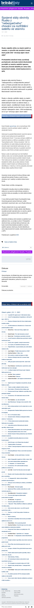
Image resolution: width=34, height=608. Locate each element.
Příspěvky (16, 595)
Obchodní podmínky (6, 597)
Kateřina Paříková (12, 353)
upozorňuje (13, 126)
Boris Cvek (10, 336)
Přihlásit (4, 271)
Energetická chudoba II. (21, 493)
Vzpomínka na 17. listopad (22, 533)
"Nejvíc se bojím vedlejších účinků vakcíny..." (18, 387)
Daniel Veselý (11, 334)
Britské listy (14, 3)
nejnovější (23, 286)
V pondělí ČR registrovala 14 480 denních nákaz (19, 315)
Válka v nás (20, 353)
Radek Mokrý (11, 523)
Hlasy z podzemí (16, 374)
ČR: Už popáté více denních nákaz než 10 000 (18, 563)
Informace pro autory (18, 594)
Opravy (3, 594)
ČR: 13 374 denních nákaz (14, 414)
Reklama (4, 595)
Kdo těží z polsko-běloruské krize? (16, 501)
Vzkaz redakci (17, 592)
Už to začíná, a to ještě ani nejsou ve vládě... (18, 355)
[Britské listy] (17, 116)
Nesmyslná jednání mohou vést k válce (17, 431)
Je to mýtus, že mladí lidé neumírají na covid (18, 344)
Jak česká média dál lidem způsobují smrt (18, 461)
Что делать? (18, 499)
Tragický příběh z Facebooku (14, 444)
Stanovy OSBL (17, 590)
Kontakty (4, 592)
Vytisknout (6, 247)
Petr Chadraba (11, 399)
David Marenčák (12, 493)
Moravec (18, 376)
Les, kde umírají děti (20, 399)
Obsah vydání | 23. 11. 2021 (11, 312)
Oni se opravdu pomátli (20, 523)
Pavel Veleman (11, 366)
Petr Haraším (11, 487)
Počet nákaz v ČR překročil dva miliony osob (18, 389)
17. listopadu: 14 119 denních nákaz (16, 463)
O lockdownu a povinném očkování (22, 336)
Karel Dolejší (11, 455)
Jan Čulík (10, 470)
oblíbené (30, 286)
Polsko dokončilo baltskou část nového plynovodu (19, 429)
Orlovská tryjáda (19, 487)
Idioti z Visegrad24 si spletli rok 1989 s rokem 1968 (20, 459)
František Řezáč (12, 376)
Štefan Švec (11, 329)
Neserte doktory (12, 516)
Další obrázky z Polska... (13, 557)
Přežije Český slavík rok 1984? (22, 351)
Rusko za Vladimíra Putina (11, 242)
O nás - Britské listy (6, 590)
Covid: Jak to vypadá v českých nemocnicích (18, 342)
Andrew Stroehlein (12, 378)
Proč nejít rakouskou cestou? (22, 334)
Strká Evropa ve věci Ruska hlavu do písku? (18, 442)
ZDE (17, 235)
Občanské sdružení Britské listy (17, 602)
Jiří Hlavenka (11, 499)
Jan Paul (10, 374)
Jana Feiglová (11, 351)
